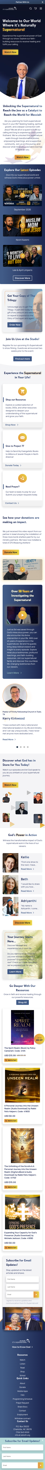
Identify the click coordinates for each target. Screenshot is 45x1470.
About (22, 1383)
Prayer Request (22, 1403)
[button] (42, 2)
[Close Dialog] (42, 1440)
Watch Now (10, 52)
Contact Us (11, 503)
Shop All (22, 1002)
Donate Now (10, 552)
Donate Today (12, 465)
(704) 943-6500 (22, 1432)
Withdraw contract (22, 1418)
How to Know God (21, 1346)
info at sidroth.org (22, 1435)
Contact (22, 1410)
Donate (22, 1387)
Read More (8, 739)
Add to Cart (12, 1060)
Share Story (22, 1406)
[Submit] (36, 1294)
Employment (22, 1414)
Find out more (22, 358)
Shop (22, 1371)
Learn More (13, 672)
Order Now (14, 324)
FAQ (22, 1395)
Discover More (22, 278)
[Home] (10, 8)
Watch (22, 1360)
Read (22, 1367)
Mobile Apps (22, 1391)
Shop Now (10, 424)
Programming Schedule (22, 1399)
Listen (22, 1364)
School (22, 1375)
